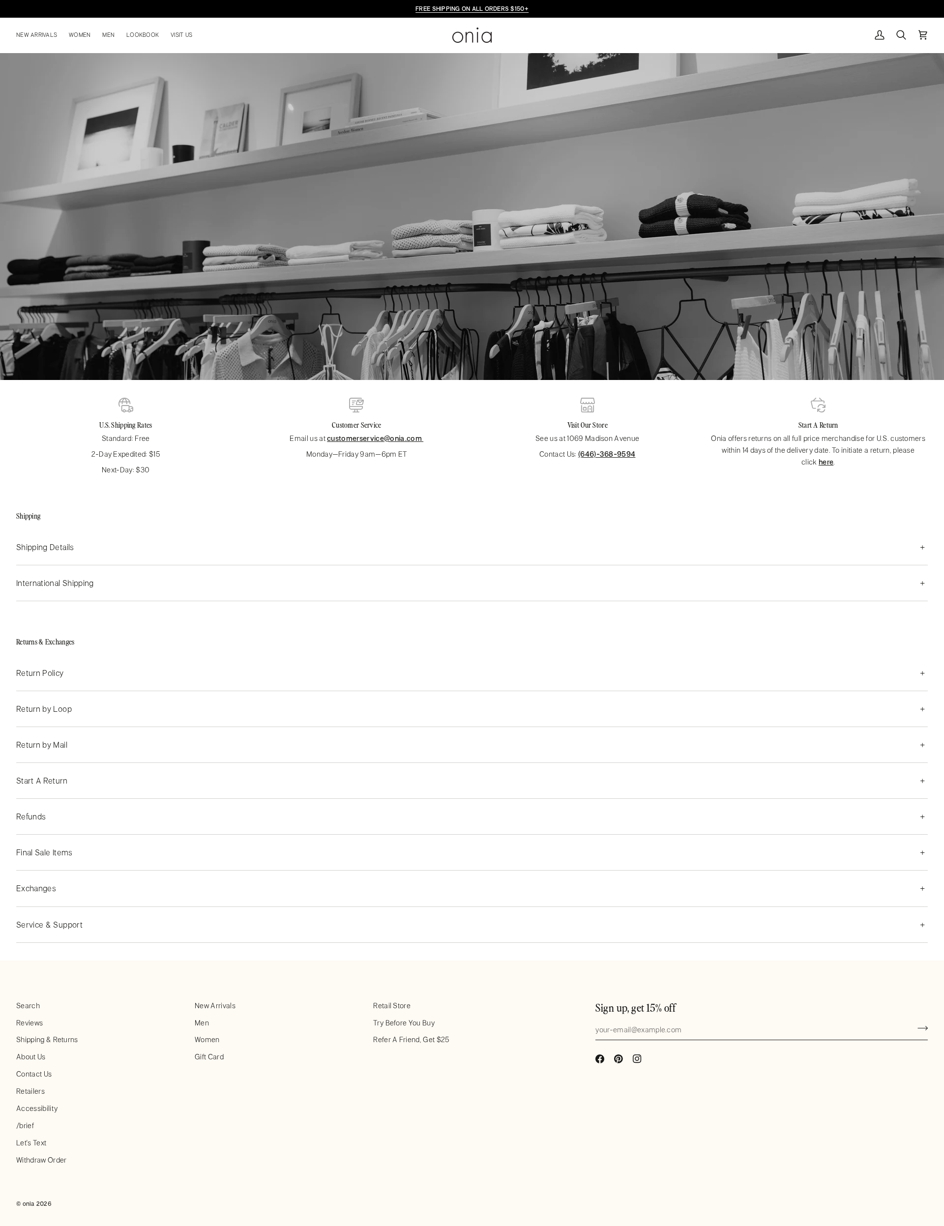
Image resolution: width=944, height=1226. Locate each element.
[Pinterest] (618, 1058)
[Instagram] (637, 1058)
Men (202, 1022)
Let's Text (31, 1142)
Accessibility (37, 1108)
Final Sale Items (44, 852)
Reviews (29, 1022)
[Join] (920, 1028)
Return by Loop (44, 708)
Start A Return (41, 780)
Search (28, 1005)
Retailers (30, 1091)
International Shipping (55, 583)
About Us (31, 1056)
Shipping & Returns (47, 1039)
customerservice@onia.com (375, 438)
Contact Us (34, 1074)
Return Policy (40, 673)
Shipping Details (45, 547)
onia (29, 1203)
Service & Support (49, 924)
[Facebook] (599, 1058)
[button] (39, 35)
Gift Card (209, 1056)
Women (207, 1039)
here (826, 462)
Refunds (31, 816)
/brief (25, 1125)
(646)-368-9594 (606, 454)
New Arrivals (215, 1005)
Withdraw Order (41, 1160)
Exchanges (36, 888)
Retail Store (392, 1005)
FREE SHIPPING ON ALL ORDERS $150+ (472, 8)
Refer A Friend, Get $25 (411, 1039)
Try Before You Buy (404, 1022)
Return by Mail (41, 744)
